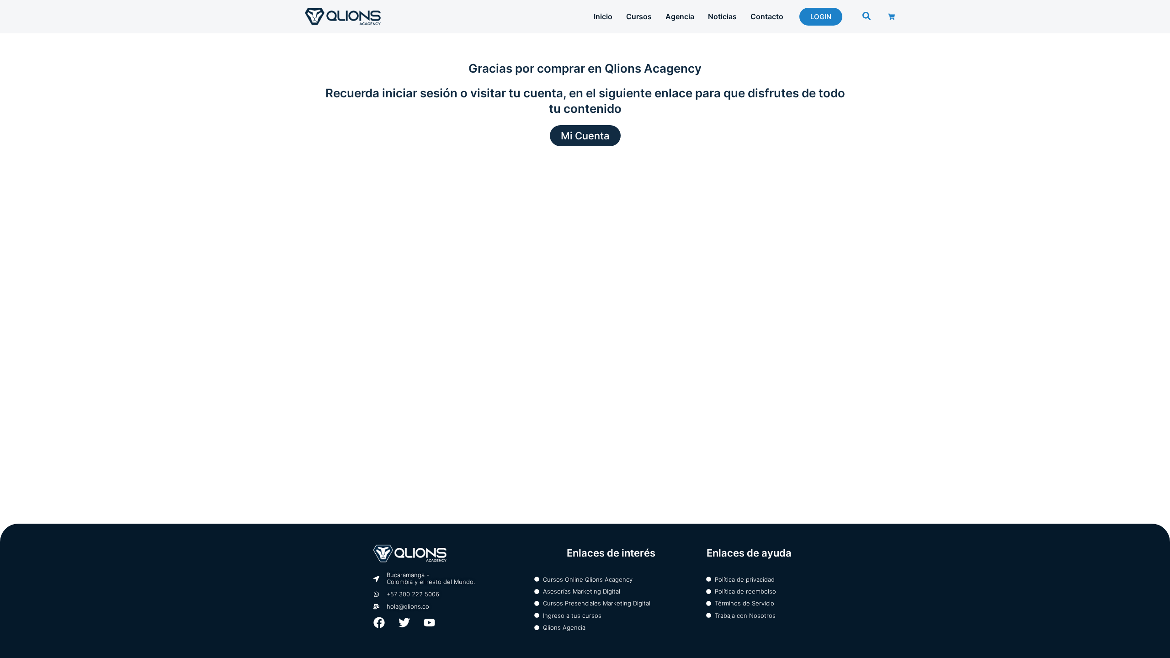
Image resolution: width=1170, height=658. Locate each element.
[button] (866, 16)
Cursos (639, 16)
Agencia (679, 16)
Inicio (603, 16)
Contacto (766, 16)
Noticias (722, 16)
